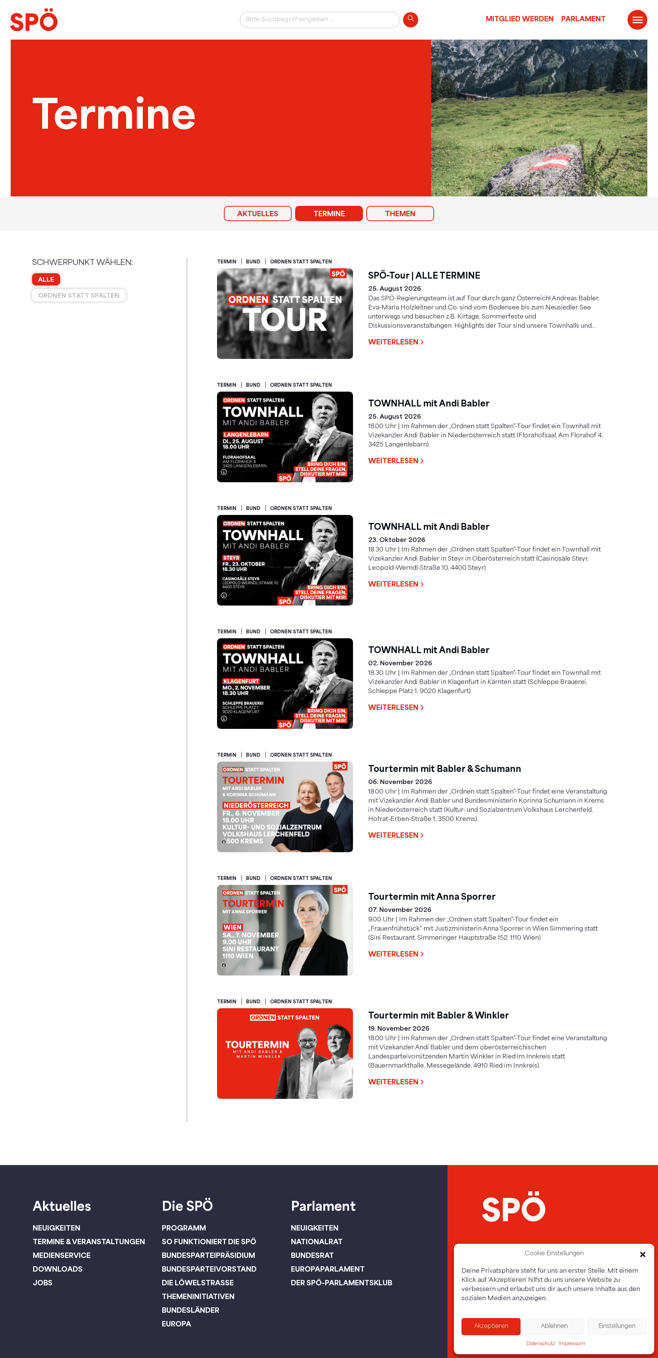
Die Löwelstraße (198, 1282)
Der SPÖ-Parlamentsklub (341, 1282)
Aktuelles (257, 213)
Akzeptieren (491, 1326)
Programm (184, 1227)
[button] (643, 1254)
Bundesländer (190, 1310)
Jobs (43, 1282)
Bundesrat (312, 1255)
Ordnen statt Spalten (79, 295)
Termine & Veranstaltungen (89, 1241)
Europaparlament (328, 1269)
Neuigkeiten (56, 1227)
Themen (400, 213)
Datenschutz (541, 1344)
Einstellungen (617, 1326)
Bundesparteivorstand (209, 1269)
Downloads (58, 1269)
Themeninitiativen (198, 1296)
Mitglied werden (520, 18)
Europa (176, 1323)
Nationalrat (317, 1241)
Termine (329, 213)
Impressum (572, 1344)
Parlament (583, 18)
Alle (46, 279)
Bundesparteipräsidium (208, 1255)
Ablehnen (554, 1326)
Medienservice (62, 1255)
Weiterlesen (393, 341)
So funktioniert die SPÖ (209, 1241)
